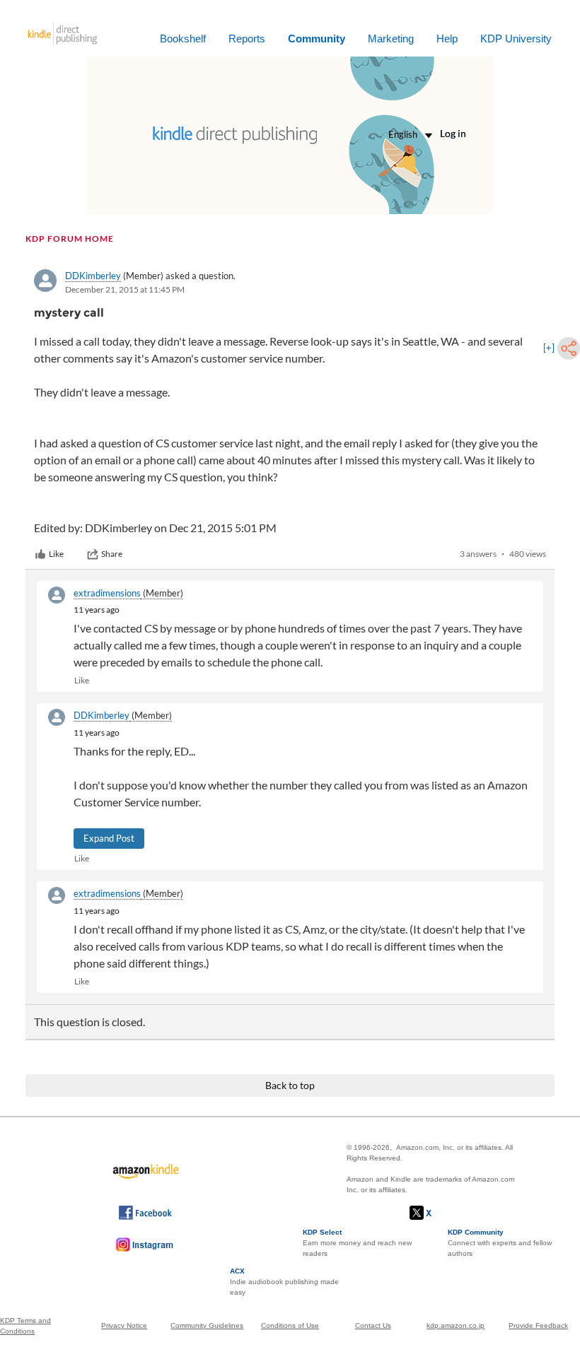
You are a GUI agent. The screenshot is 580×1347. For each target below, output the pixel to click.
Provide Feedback (538, 1325)
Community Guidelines (206, 1325)
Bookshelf (183, 39)
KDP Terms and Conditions (25, 1326)
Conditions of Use (290, 1325)
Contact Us (373, 1325)
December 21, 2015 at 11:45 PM (125, 289)
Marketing (391, 39)
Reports (246, 39)
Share (111, 553)
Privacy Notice (124, 1325)
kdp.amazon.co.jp (456, 1325)
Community (316, 39)
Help (447, 39)
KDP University (516, 39)
